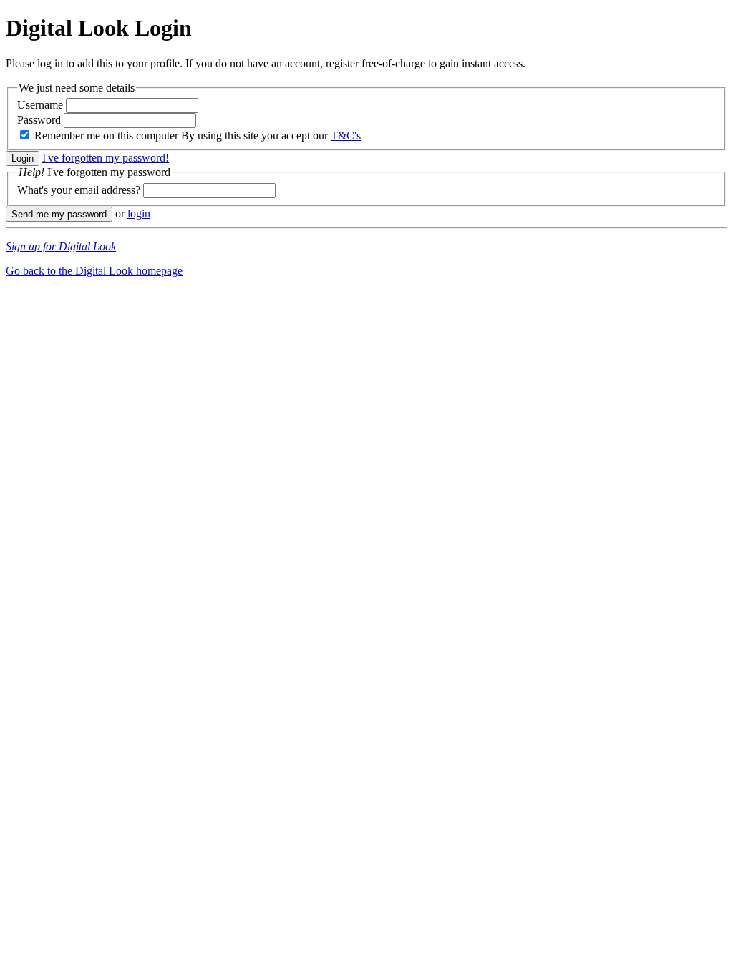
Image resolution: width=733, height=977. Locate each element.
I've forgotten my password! (105, 158)
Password (39, 120)
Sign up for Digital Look (61, 246)
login (138, 213)
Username (40, 105)
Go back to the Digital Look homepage (94, 271)
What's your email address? (78, 190)
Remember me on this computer (106, 135)
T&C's (346, 135)
